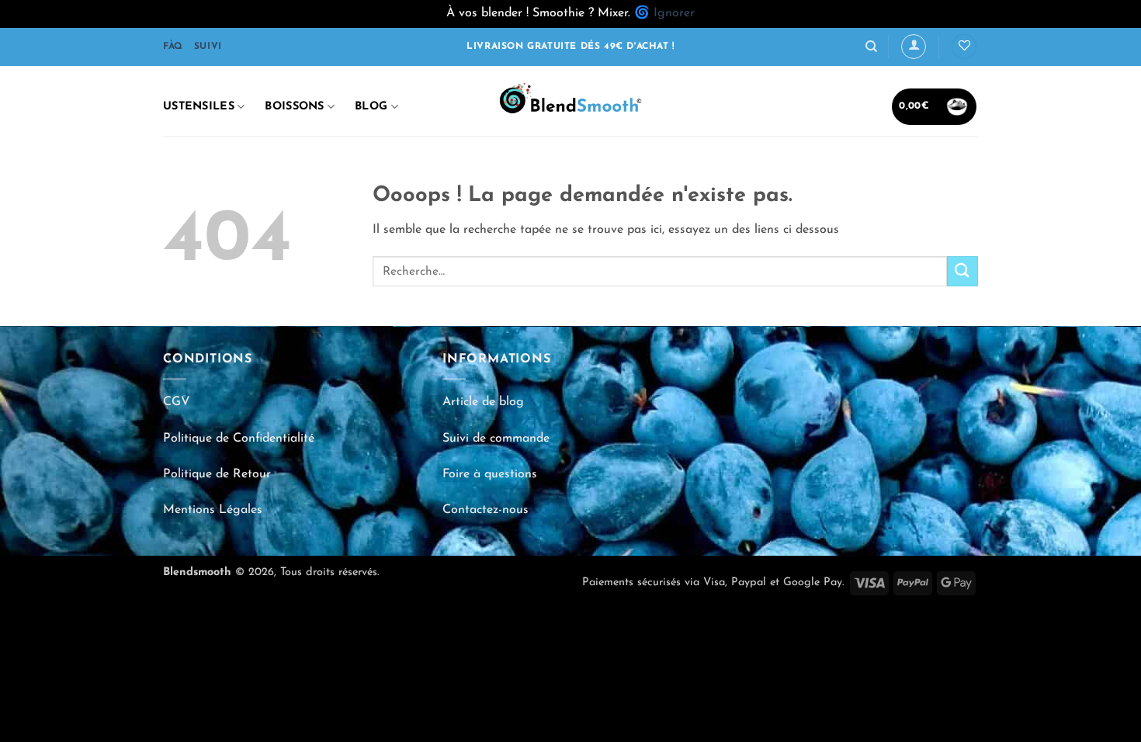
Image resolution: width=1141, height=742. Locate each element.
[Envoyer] (962, 271)
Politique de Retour (217, 474)
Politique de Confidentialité (238, 438)
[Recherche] (871, 46)
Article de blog (483, 402)
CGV (176, 402)
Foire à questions (489, 474)
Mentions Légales (212, 510)
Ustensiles (198, 107)
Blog (371, 107)
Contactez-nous (485, 510)
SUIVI (208, 46)
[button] (913, 46)
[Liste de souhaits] (964, 47)
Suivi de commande (496, 438)
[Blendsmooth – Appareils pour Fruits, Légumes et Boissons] (570, 101)
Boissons (294, 107)
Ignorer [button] (674, 13)
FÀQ (173, 46)
